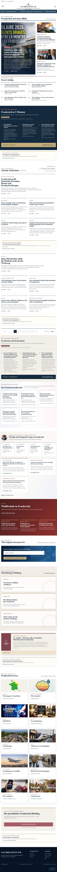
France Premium (48, 853)
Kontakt (31, 856)
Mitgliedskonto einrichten (28, 824)
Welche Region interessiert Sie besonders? (17, 549)
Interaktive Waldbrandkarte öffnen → (8, 513)
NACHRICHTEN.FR (11, 852)
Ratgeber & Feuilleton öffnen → (7, 495)
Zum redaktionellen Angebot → (50, 573)
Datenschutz (32, 855)
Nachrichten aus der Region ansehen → (15, 558)
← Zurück (4, 331)
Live (3, 11)
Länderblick (47, 856)
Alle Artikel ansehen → (51, 166)
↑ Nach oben (52, 868)
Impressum (32, 853)
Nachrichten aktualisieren (47, 168)
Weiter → (53, 331)
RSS (45, 858)
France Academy (48, 855)
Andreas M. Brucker (29, 435)
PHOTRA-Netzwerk (4, 864)
